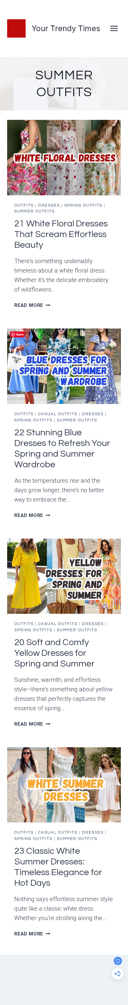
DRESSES (49, 205)
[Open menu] (114, 28)
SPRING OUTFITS (83, 205)
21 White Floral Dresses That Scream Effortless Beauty (61, 234)
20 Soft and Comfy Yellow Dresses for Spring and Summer (54, 653)
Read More (32, 305)
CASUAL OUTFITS (57, 414)
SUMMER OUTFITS (34, 211)
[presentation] (64, 157)
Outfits (24, 205)
